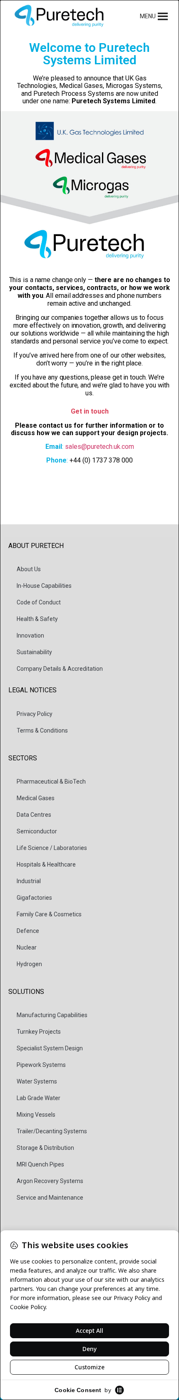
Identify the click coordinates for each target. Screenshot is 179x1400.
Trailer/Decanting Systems (52, 1131)
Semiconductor (37, 831)
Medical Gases (36, 798)
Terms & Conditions (42, 730)
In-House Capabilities (44, 585)
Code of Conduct (39, 602)
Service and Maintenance (50, 1197)
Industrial (29, 881)
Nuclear (27, 947)
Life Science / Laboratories (52, 848)
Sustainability (34, 652)
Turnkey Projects (39, 1031)
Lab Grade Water (38, 1098)
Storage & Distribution (45, 1147)
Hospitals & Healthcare (46, 864)
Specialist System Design (50, 1048)
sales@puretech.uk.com (99, 446)
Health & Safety (37, 619)
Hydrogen (29, 964)
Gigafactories (34, 897)
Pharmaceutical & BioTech (51, 781)
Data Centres (34, 814)
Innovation (30, 635)
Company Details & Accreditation (60, 668)
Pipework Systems (41, 1065)
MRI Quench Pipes (40, 1164)
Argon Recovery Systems (50, 1181)
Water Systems (37, 1081)
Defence (28, 931)
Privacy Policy (34, 714)
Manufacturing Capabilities (52, 1015)
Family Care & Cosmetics (49, 914)
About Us (29, 569)
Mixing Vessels (36, 1114)
